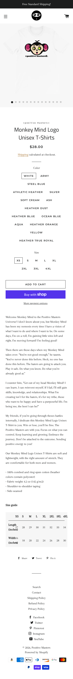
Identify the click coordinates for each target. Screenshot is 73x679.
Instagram (38, 633)
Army (44, 175)
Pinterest (38, 628)
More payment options (36, 303)
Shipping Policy (36, 598)
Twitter (38, 622)
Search (37, 587)
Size (36, 252)
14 (61, 102)
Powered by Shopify (36, 652)
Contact (36, 592)
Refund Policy (36, 603)
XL (54, 260)
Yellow (36, 232)
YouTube (38, 639)
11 (49, 102)
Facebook (38, 617)
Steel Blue (36, 183)
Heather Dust (36, 208)
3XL (36, 268)
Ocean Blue (51, 216)
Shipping (23, 154)
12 (53, 102)
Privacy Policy (36, 609)
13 (57, 102)
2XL (24, 268)
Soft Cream (30, 200)
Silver (55, 191)
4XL (48, 268)
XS (18, 260)
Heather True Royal (36, 240)
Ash (49, 200)
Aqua (19, 224)
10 (46, 102)
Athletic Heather (28, 191)
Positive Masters (41, 647)
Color (36, 168)
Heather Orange (44, 224)
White (29, 175)
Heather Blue (23, 216)
